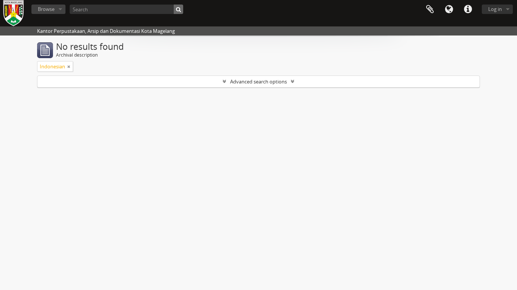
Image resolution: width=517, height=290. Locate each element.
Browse (46, 9)
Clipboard (429, 9)
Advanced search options (258, 81)
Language (448, 9)
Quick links (467, 9)
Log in (495, 9)
